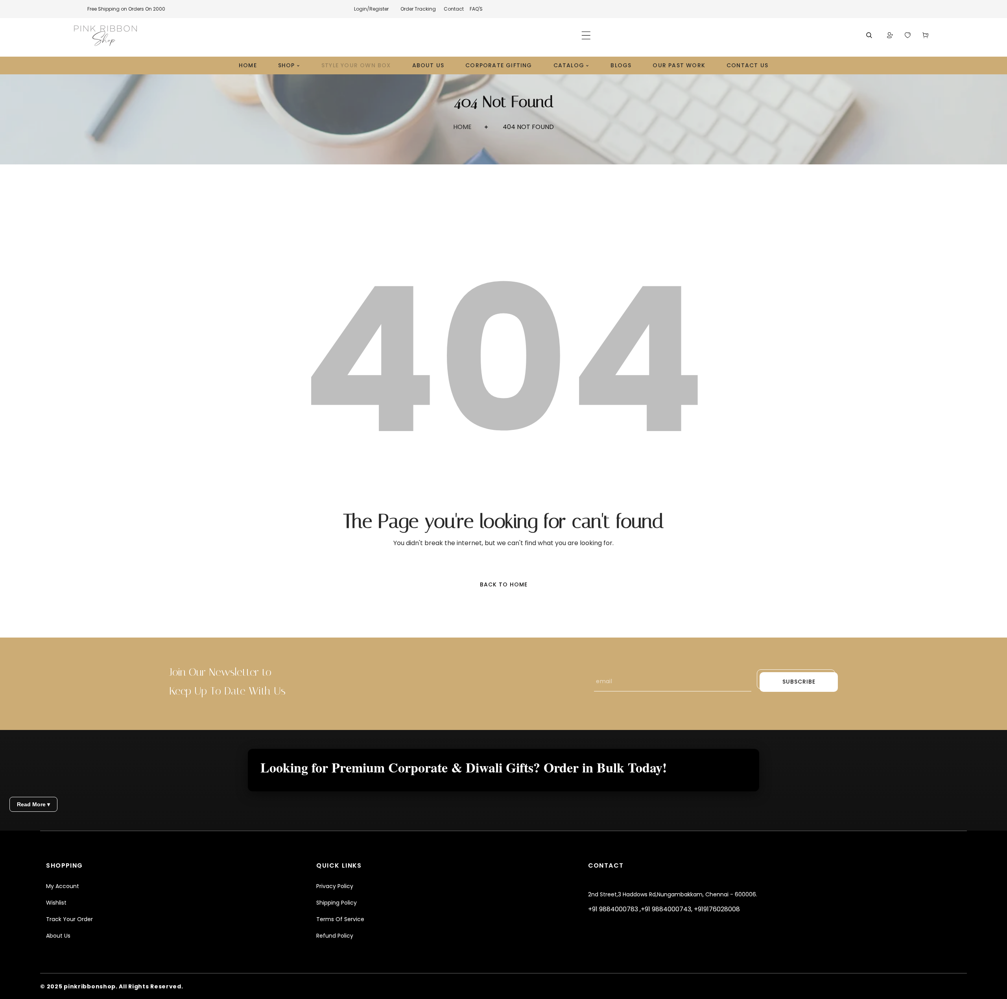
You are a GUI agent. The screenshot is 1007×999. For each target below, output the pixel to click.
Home (462, 126)
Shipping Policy (336, 903)
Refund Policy (334, 936)
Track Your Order (69, 919)
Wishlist (56, 903)
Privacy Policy (334, 886)
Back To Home (503, 584)
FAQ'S (476, 9)
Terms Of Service (340, 919)
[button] (586, 35)
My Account (62, 886)
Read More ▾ (33, 804)
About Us (58, 936)
